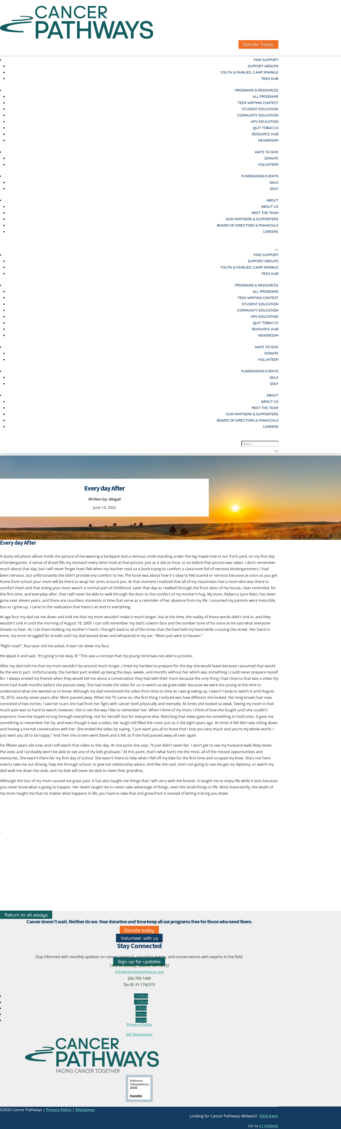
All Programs (265, 96)
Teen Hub (269, 78)
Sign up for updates (139, 961)
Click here (268, 1116)
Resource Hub (265, 134)
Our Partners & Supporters (252, 219)
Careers (270, 231)
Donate (271, 158)
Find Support (266, 60)
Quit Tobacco (265, 128)
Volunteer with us (139, 938)
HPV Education (264, 121)
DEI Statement (139, 1034)
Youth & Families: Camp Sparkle (249, 72)
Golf (274, 188)
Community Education (257, 115)
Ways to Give (266, 152)
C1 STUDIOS (268, 1126)
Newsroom (268, 140)
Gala (274, 182)
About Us (269, 206)
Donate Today (258, 44)
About (272, 200)
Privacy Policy (139, 1024)
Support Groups (263, 66)
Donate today (139, 930)
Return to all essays (26, 915)
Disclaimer (85, 1109)
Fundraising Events (259, 176)
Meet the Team (264, 213)
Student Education (260, 109)
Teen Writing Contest (258, 103)
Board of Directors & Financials (247, 225)
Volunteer (268, 164)
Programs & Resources (256, 90)
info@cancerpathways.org (139, 971)
